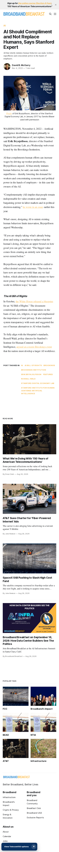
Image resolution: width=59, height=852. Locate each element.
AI (4, 25)
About (6, 831)
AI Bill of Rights (33, 365)
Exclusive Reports (35, 817)
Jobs (5, 841)
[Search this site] (50, 14)
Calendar (7, 836)
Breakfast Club (34, 808)
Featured (48, 374)
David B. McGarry (21, 65)
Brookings (49, 365)
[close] (56, 5)
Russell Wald (28, 379)
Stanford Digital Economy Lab (37, 383)
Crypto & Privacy (11, 810)
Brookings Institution (33, 370)
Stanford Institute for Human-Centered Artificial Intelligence (38, 391)
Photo (9, 113)
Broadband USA (34, 813)
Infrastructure (9, 797)
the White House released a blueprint (34, 301)
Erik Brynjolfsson (31, 374)
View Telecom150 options (16, 846)
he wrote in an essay (33, 207)
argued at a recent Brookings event (34, 346)
